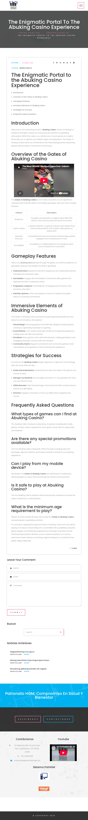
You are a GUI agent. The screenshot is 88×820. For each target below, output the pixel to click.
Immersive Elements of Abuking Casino (29, 105)
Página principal (29, 33)
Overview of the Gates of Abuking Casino (30, 97)
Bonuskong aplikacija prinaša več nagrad (28, 669)
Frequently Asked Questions (24, 114)
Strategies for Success (22, 110)
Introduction (18, 92)
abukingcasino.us (57, 33)
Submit (17, 612)
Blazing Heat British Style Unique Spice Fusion (29, 660)
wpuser (15, 63)
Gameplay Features (21, 101)
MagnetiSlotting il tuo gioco (22, 652)
